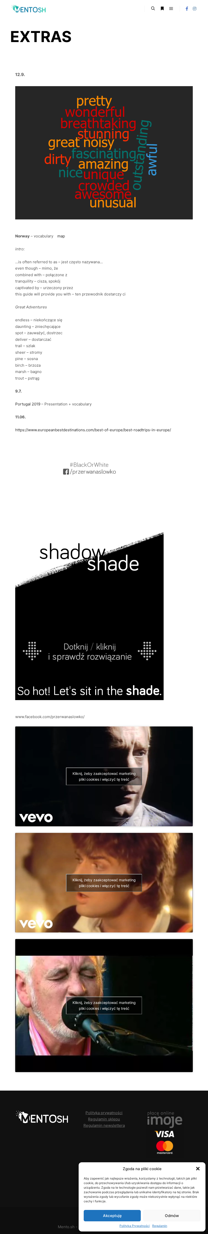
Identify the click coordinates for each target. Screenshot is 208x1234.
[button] (197, 1168)
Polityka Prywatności (134, 1226)
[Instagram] (194, 8)
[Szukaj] (153, 8)
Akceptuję (112, 1215)
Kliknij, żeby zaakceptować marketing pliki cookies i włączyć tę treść (104, 776)
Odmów (172, 1215)
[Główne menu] (171, 8)
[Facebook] (187, 8)
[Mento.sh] (29, 8)
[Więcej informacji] (162, 8)
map (61, 236)
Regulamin (159, 1226)
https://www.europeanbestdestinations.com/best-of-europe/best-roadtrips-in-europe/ (93, 429)
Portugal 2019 (27, 404)
